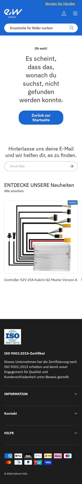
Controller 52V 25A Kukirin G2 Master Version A (40, 280)
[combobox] (41, 28)
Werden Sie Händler (60, 3)
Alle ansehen (14, 191)
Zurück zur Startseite (41, 117)
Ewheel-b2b (20, 473)
